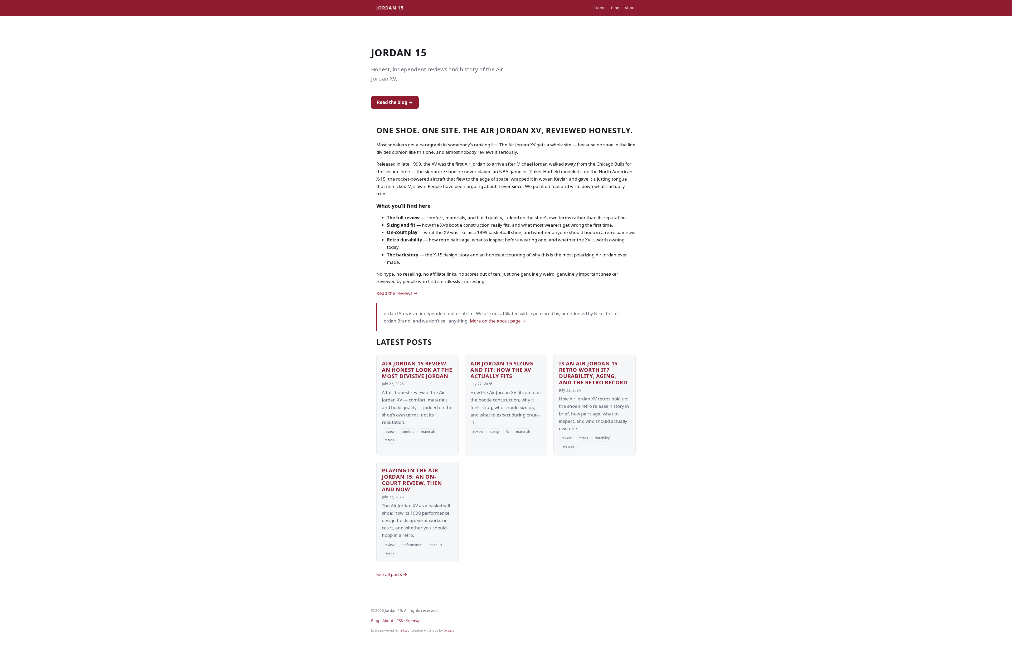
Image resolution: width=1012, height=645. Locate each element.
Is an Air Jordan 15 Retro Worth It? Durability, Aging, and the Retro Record (593, 373)
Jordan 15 (390, 8)
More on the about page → (498, 321)
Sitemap (413, 620)
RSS (399, 620)
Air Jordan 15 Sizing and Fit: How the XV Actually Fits (501, 370)
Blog (615, 7)
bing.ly (449, 630)
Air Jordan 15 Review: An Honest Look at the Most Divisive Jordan (417, 370)
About (630, 7)
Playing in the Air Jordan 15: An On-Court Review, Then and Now (412, 480)
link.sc (404, 630)
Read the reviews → (397, 293)
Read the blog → (395, 102)
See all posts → (391, 574)
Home (600, 7)
